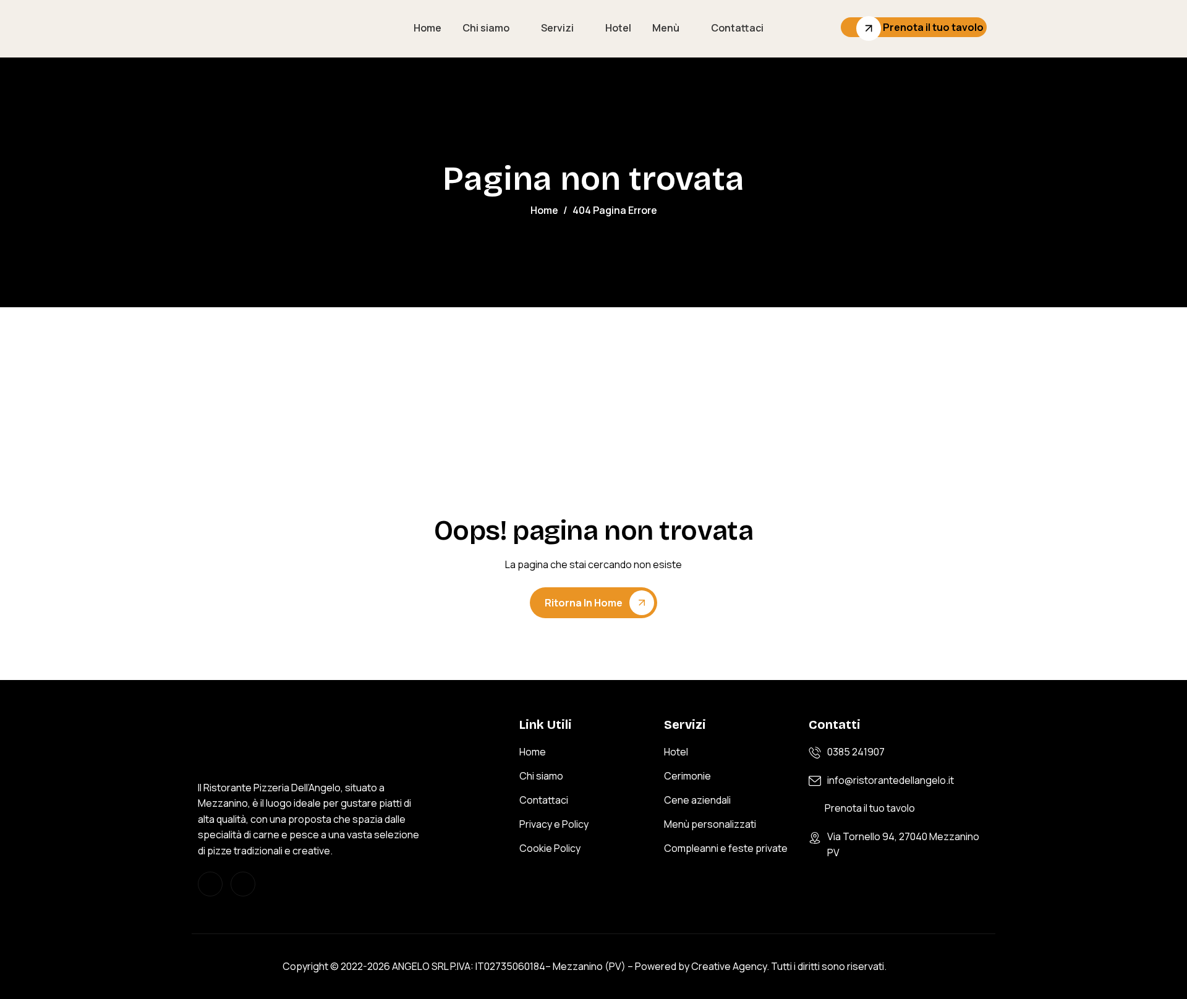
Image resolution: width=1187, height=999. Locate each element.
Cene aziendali (697, 800)
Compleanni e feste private (726, 848)
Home (427, 28)
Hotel (618, 28)
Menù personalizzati (710, 824)
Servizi (557, 28)
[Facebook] (243, 884)
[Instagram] (210, 884)
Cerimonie (687, 776)
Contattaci (737, 28)
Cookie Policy (550, 848)
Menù (665, 28)
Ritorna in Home (584, 603)
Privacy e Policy (554, 824)
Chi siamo (485, 28)
